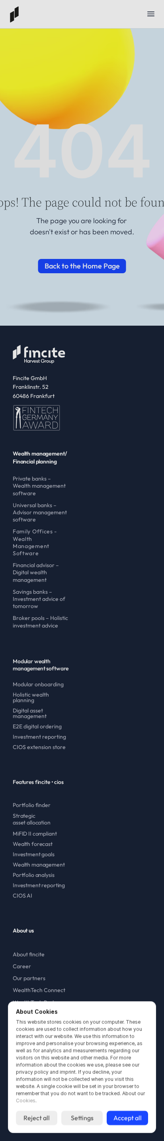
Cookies (25, 1101)
